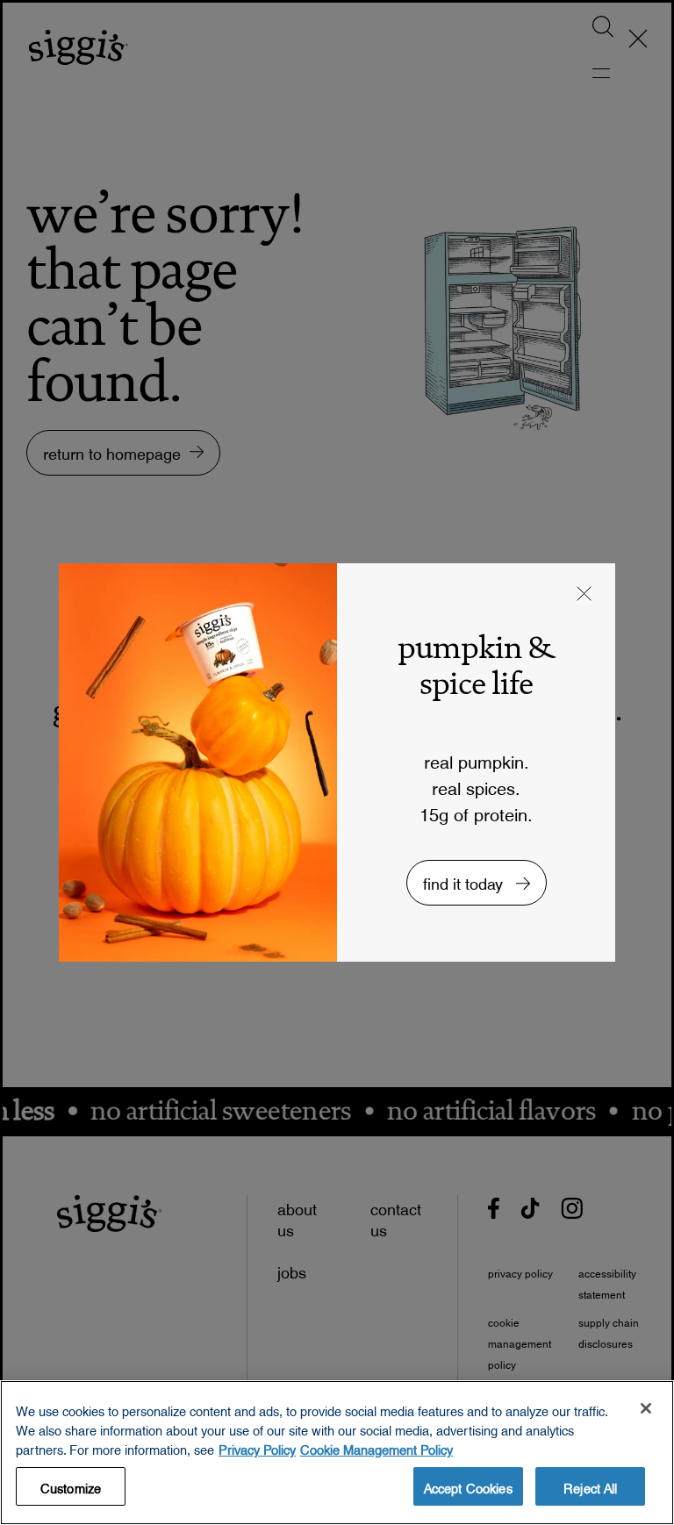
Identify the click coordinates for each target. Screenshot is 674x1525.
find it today (465, 879)
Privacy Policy (257, 1447)
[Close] (646, 1408)
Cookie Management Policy (376, 1447)
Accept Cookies (468, 1485)
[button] (584, 596)
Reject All (590, 1485)
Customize (70, 1485)
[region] (337, 1452)
